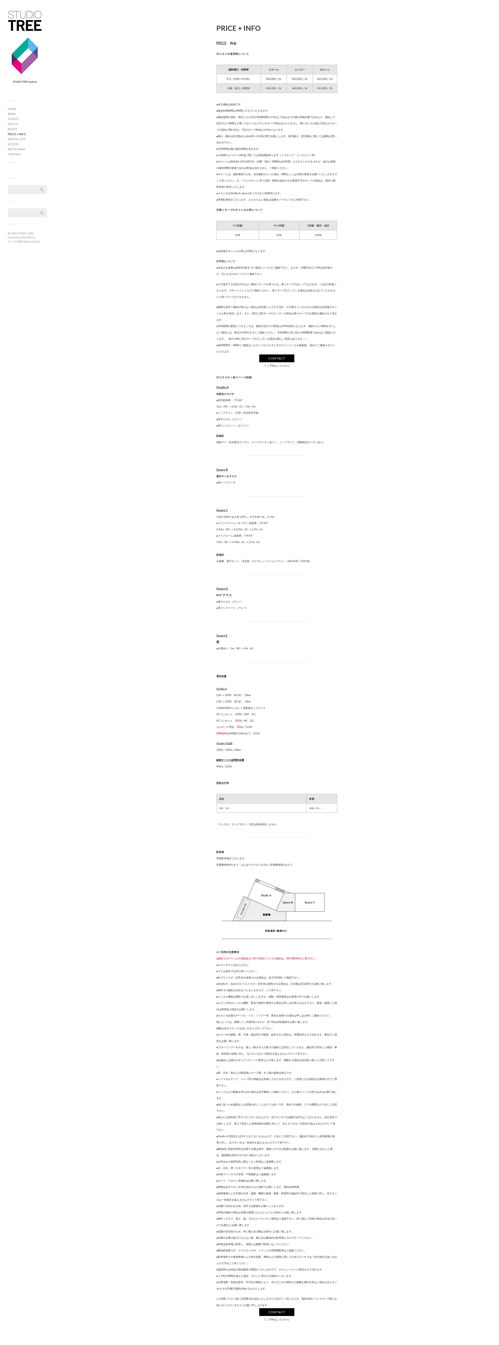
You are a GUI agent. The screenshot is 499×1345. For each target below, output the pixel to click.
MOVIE (12, 129)
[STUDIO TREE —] (27, 52)
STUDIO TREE (26, 233)
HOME (12, 109)
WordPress (28, 237)
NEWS (12, 113)
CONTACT (15, 154)
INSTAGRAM (16, 149)
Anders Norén (31, 241)
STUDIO (13, 119)
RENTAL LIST (17, 139)
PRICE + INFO (17, 134)
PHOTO (13, 124)
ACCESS (13, 144)
